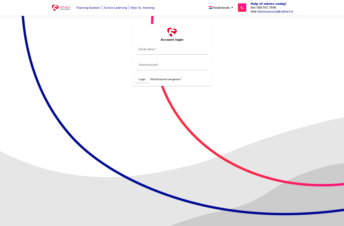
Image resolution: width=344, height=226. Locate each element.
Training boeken (88, 8)
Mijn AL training (142, 8)
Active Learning (115, 8)
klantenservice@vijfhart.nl (275, 11)
